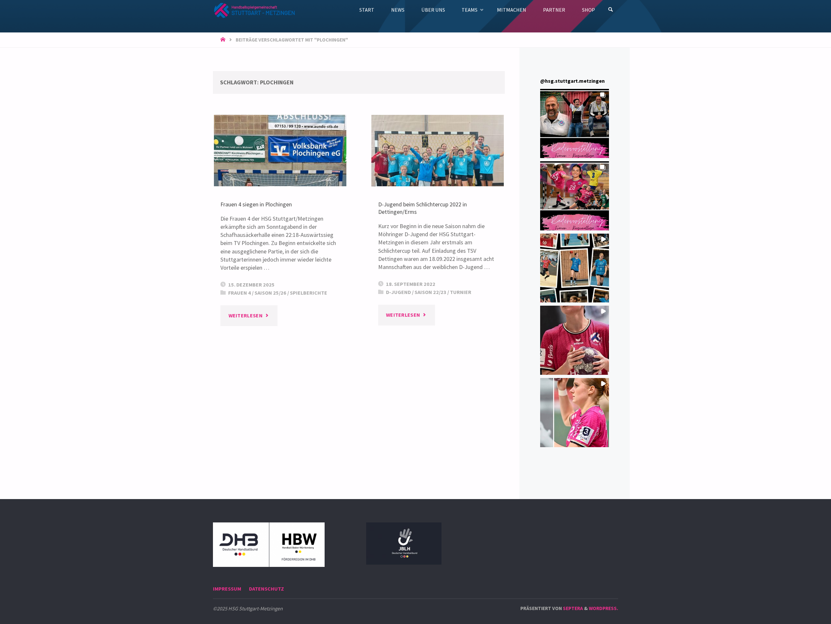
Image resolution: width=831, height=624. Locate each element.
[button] (574, 123)
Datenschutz (266, 588)
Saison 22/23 (430, 292)
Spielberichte (308, 292)
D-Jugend (398, 292)
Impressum (227, 588)
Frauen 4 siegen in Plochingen (256, 204)
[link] (611, 9)
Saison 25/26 (270, 292)
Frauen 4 (239, 292)
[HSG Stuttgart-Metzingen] (254, 9)
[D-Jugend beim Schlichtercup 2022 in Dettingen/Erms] (437, 150)
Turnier (460, 292)
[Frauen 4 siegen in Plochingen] (280, 150)
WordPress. (603, 608)
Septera (572, 608)
